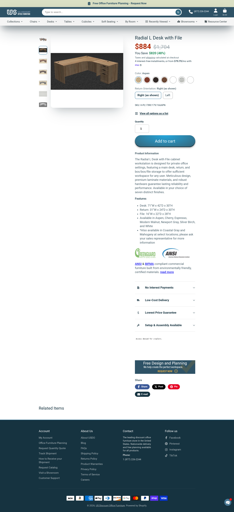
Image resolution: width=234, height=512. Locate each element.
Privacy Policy (88, 469)
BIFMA (149, 264)
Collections (13, 21)
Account (215, 12)
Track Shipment (48, 453)
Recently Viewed (158, 21)
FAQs (84, 448)
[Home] (18, 12)
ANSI (138, 264)
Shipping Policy (89, 453)
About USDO (88, 437)
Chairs (33, 21)
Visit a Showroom (49, 472)
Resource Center (217, 21)
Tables (68, 21)
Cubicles (87, 21)
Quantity (139, 121)
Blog (83, 442)
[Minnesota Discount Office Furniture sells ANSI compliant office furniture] (176, 257)
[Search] (178, 12)
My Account (45, 437)
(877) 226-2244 (201, 11)
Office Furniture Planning (53, 442)
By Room (130, 21)
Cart (225, 12)
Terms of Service (90, 474)
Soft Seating (108, 21)
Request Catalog (48, 467)
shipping (150, 57)
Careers (85, 479)
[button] (227, 502)
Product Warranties (92, 463)
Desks (50, 21)
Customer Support (49, 478)
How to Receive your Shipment (50, 460)
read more (167, 272)
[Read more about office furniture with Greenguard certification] (148, 257)
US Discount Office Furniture (110, 505)
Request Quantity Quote (52, 448)
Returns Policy (89, 458)
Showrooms (188, 21)
